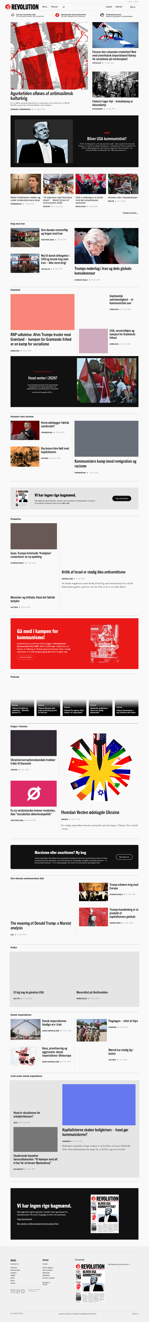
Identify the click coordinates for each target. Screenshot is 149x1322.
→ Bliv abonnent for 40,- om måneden (84, 673)
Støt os (136, 1)
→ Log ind (129, 1)
